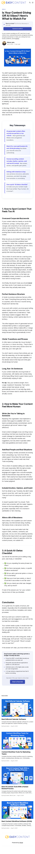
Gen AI (3, 9)
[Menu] (32, 2)
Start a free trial (17, 682)
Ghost (21, 842)
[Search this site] (30, 2)
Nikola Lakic (11, 42)
